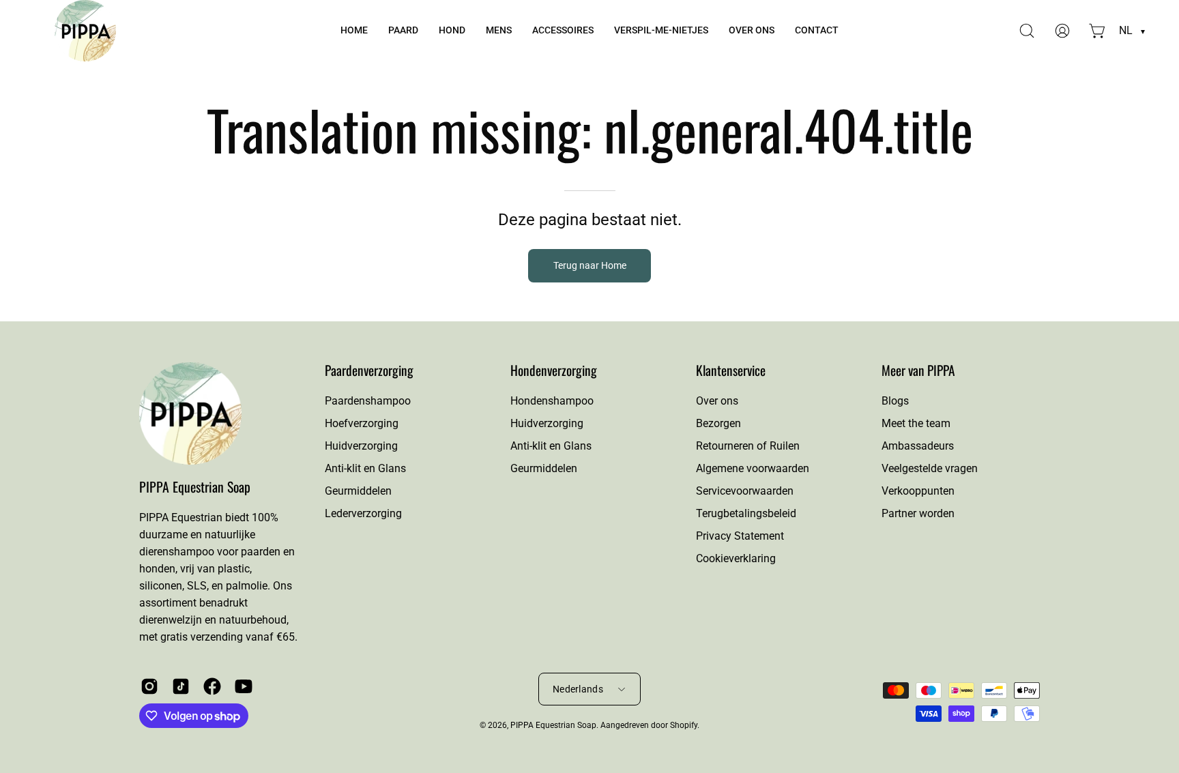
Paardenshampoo (368, 400)
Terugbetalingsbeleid (746, 513)
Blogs (895, 400)
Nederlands (578, 689)
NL (1132, 30)
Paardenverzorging (369, 370)
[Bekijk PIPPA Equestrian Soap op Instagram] (149, 686)
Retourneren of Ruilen (748, 445)
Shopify (683, 725)
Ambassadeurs (918, 445)
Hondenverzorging (553, 370)
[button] (403, 30)
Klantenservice (731, 370)
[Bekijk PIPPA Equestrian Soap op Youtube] (243, 686)
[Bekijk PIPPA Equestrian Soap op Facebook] (212, 686)
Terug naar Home (589, 266)
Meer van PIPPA (918, 370)
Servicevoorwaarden (745, 490)
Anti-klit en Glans (365, 468)
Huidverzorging (361, 445)
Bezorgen (718, 423)
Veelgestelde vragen (930, 468)
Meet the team (916, 423)
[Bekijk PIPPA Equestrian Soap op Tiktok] (181, 686)
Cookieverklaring (736, 558)
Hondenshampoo (552, 400)
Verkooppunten (918, 490)
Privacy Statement (740, 535)
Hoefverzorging (361, 423)
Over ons (717, 400)
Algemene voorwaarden (752, 468)
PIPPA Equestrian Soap (194, 486)
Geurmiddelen (358, 490)
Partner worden (918, 513)
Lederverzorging (363, 513)
